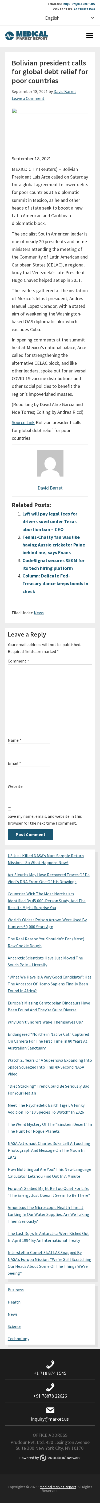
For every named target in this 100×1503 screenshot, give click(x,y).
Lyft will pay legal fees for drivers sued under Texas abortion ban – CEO (49, 521)
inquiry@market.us (79, 4)
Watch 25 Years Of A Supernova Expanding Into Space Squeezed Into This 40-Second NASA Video (50, 1067)
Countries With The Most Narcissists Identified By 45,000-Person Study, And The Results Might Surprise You (47, 900)
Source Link (23, 422)
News (39, 612)
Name (14, 740)
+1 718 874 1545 (84, 9)
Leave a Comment (28, 98)
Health (14, 1302)
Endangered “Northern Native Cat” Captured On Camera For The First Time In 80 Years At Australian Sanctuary (48, 1041)
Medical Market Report (26, 36)
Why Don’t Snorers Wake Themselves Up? (45, 1022)
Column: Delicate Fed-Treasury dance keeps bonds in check (55, 583)
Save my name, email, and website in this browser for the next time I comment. (45, 819)
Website (15, 786)
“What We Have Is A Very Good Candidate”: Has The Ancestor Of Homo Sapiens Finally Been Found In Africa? (49, 983)
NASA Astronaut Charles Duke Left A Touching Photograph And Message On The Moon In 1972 (49, 1150)
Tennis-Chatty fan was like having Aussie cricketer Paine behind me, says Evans (53, 545)
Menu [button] (89, 36)
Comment (18, 661)
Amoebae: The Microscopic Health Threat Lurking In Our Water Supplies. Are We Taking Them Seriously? (48, 1214)
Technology (18, 1338)
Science (14, 1326)
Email (14, 763)
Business (16, 1289)
